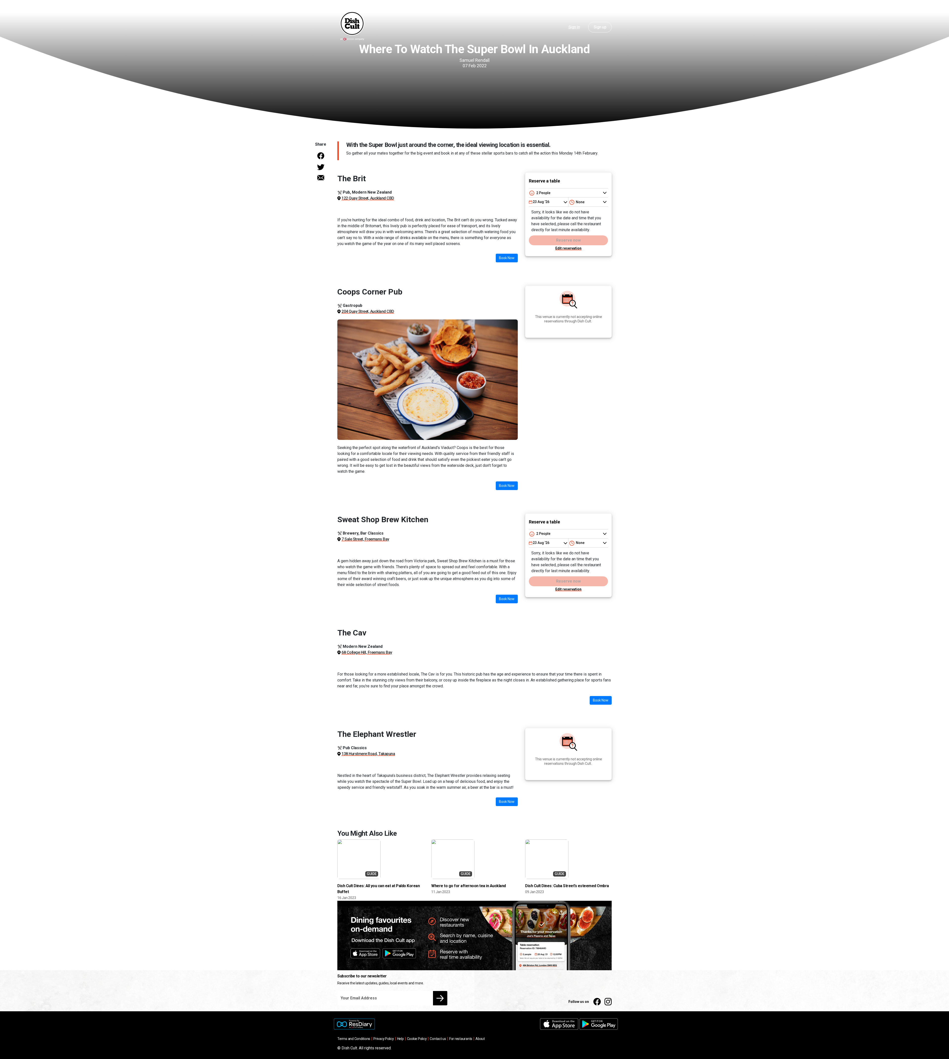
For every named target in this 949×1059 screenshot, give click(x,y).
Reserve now (568, 240)
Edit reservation (568, 248)
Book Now (507, 258)
